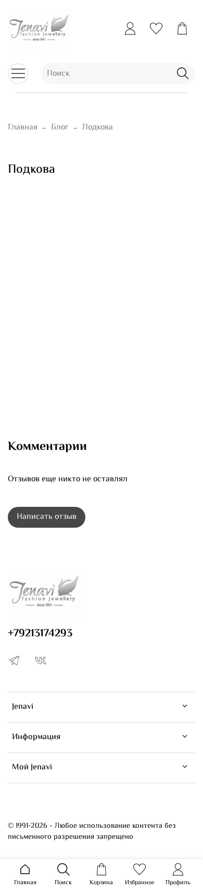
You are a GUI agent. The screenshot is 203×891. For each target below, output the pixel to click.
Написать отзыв (47, 517)
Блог (60, 127)
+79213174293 (40, 633)
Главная (22, 127)
